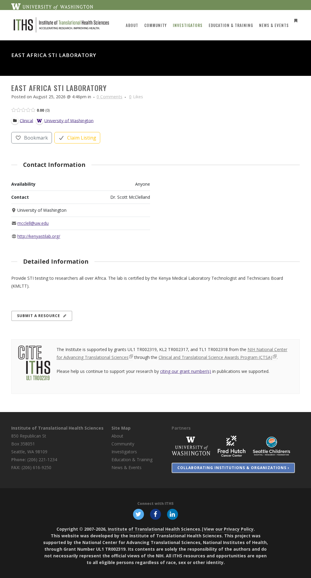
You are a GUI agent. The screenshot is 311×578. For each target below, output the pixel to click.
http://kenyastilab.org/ (38, 236)
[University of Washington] (191, 446)
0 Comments (109, 97)
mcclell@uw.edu (33, 223)
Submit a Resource (38, 315)
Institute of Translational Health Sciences (57, 428)
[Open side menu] (294, 20)
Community (122, 444)
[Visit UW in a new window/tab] (52, 6)
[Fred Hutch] (231, 446)
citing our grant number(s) (185, 371)
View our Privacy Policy (229, 529)
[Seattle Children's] (271, 446)
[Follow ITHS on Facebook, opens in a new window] (155, 514)
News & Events (126, 467)
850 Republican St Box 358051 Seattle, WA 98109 (29, 444)
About (117, 436)
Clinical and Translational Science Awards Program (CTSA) (215, 357)
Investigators (124, 452)
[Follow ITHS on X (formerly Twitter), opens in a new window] (138, 514)
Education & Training (131, 459)
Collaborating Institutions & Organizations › (233, 467)
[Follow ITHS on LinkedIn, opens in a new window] (172, 514)
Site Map (121, 428)
